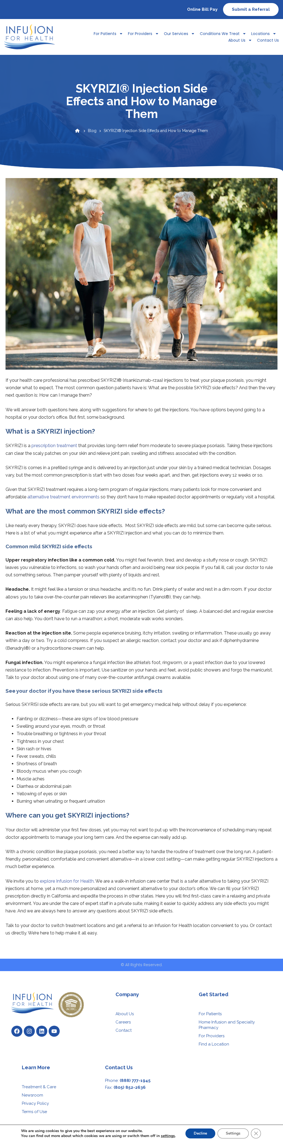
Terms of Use (34, 1111)
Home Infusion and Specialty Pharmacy (227, 1025)
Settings (233, 1133)
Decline (200, 1133)
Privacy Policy (35, 1103)
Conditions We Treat (220, 33)
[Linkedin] (41, 1031)
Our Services (176, 33)
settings (168, 1135)
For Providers (140, 33)
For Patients (210, 1013)
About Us (236, 40)
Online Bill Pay (202, 9)
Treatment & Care (39, 1086)
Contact (124, 1030)
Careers (123, 1022)
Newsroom (32, 1095)
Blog (92, 130)
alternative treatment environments (63, 496)
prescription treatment (54, 445)
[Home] (77, 130)
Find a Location (214, 1044)
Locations (260, 33)
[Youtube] (54, 1031)
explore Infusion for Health (67, 881)
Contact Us (268, 40)
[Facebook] (16, 1031)
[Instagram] (29, 1031)
